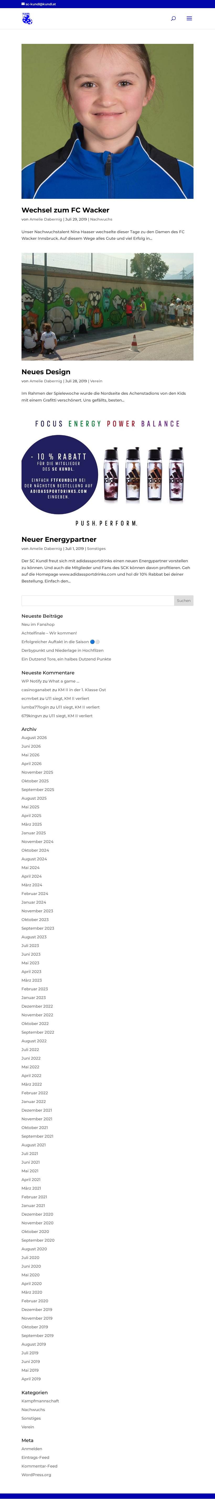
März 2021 (31, 1188)
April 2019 (31, 1378)
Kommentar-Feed (39, 1466)
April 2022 (31, 1075)
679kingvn (32, 715)
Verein (96, 381)
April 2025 (31, 815)
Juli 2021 (30, 1153)
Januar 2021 (33, 1205)
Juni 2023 (31, 954)
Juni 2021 (31, 1162)
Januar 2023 (34, 997)
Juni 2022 (31, 1058)
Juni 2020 (31, 1266)
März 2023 (32, 980)
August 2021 (34, 1144)
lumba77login (35, 707)
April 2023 (31, 971)
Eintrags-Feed (35, 1457)
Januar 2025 (34, 832)
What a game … (64, 681)
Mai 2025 (30, 806)
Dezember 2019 (37, 1309)
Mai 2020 (31, 1274)
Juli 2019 (30, 1352)
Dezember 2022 (37, 1006)
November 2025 (37, 772)
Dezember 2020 (37, 1214)
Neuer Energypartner (59, 539)
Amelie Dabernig (46, 219)
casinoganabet (36, 689)
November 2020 (37, 1222)
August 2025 (34, 798)
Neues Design (46, 372)
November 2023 (37, 910)
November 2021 (37, 1118)
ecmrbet (30, 698)
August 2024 (34, 858)
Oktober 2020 (35, 1231)
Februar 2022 (35, 1092)
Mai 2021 (30, 1170)
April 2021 (31, 1179)
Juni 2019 (31, 1361)
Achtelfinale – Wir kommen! (49, 633)
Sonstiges (96, 548)
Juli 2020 (30, 1257)
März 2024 (32, 884)
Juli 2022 (30, 1049)
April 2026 (31, 763)
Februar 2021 (34, 1196)
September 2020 (38, 1240)
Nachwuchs (101, 219)
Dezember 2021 (37, 1110)
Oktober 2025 (35, 780)
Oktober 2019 (35, 1326)
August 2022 (34, 1040)
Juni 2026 (31, 746)
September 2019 (37, 1335)
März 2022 (32, 1084)
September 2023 (38, 928)
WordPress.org (36, 1474)
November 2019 (37, 1318)
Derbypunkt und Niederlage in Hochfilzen (63, 650)
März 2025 (32, 824)
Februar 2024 (35, 893)
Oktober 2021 (35, 1127)
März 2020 (32, 1292)
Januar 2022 (34, 1101)
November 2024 (37, 841)
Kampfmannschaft (40, 1400)
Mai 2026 (30, 754)
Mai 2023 (30, 962)
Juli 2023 (30, 945)
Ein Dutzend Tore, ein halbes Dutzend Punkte (66, 659)
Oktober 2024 (35, 850)
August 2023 (34, 936)
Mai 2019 (30, 1370)
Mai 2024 (31, 867)
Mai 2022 (30, 1066)
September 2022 (38, 1032)
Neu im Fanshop (38, 624)
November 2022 (37, 1014)
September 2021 (37, 1136)
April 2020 (32, 1283)
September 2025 (38, 789)
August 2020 (34, 1248)
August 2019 (34, 1344)
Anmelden (32, 1448)
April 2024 (32, 876)
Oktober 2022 (35, 1023)
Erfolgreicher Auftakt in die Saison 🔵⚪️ (61, 641)
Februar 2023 (35, 988)
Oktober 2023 (35, 919)
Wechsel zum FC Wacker (65, 210)
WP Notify (32, 681)
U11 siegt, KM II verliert (67, 698)
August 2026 (34, 737)
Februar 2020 (35, 1300)
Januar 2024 (34, 902)
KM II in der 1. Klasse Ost (82, 689)
